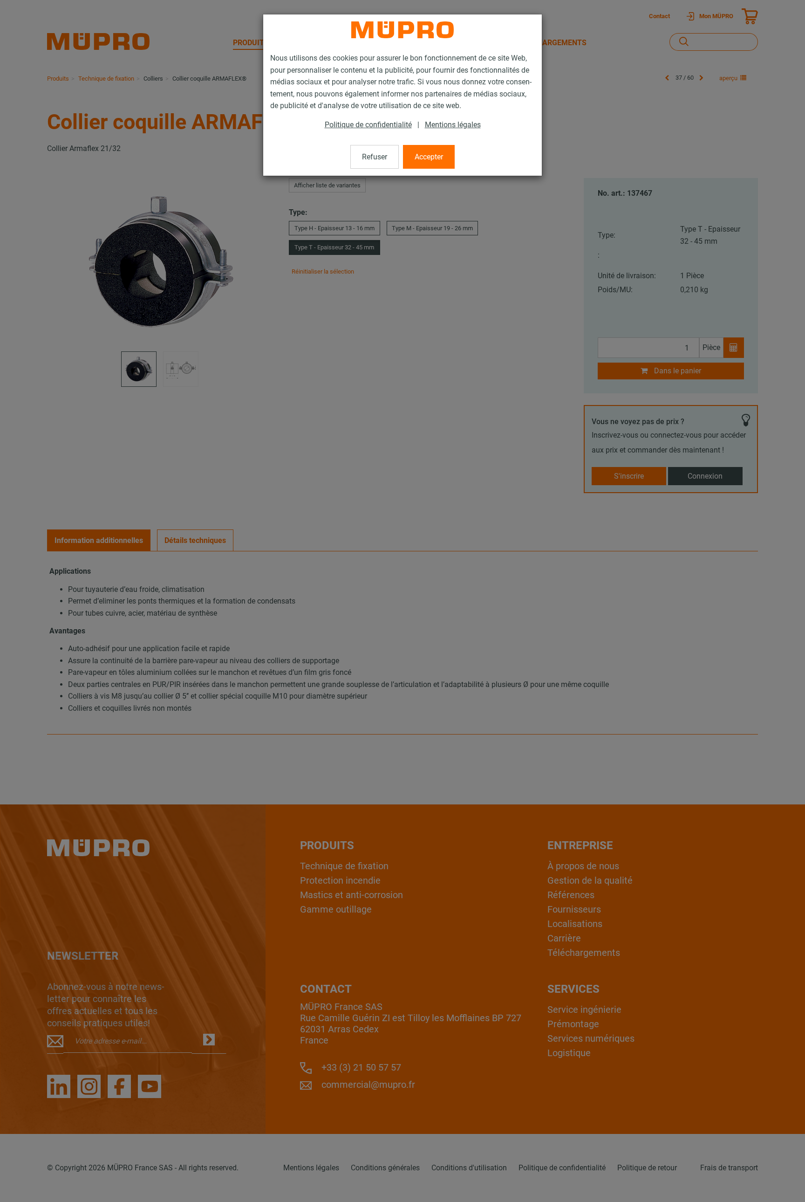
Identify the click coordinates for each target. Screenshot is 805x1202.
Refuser (374, 156)
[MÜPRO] (402, 29)
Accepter (429, 156)
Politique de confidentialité (368, 124)
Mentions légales (453, 124)
